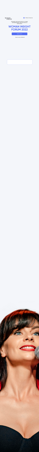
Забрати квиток (19, 33)
